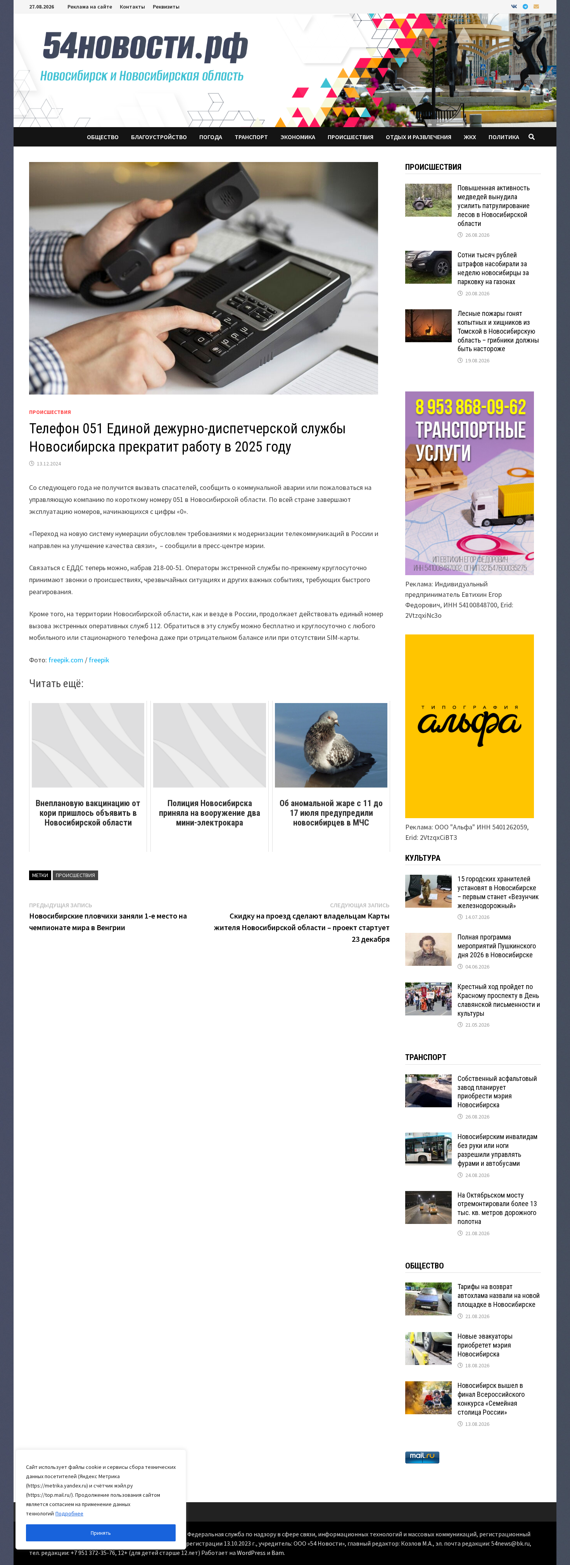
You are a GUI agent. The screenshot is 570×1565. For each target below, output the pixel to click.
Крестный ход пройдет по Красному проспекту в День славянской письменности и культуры (499, 999)
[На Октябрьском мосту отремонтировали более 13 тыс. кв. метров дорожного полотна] (428, 1196)
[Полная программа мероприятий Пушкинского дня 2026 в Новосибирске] (428, 938)
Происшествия (350, 137)
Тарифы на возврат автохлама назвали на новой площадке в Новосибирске (499, 1295)
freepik (99, 659)
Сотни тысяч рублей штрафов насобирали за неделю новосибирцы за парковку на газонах (493, 268)
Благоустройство (159, 137)
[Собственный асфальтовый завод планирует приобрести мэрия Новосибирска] (428, 1079)
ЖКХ (470, 137)
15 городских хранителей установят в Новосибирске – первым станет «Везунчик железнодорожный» (498, 892)
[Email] (536, 6)
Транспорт (251, 137)
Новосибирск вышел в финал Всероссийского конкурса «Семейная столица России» (491, 1398)
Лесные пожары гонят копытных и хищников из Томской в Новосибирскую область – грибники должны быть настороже (498, 331)
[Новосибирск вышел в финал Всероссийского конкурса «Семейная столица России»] (428, 1386)
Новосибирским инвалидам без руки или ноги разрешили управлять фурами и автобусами (497, 1149)
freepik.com (65, 659)
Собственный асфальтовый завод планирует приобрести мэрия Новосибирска (497, 1091)
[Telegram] (526, 6)
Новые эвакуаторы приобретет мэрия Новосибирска (485, 1345)
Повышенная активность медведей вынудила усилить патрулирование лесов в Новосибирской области (494, 205)
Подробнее (69, 1513)
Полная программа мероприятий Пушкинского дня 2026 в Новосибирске (497, 946)
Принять (101, 1532)
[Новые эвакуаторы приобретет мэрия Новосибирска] (428, 1337)
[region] (101, 1499)
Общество (103, 137)
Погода (210, 137)
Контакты (132, 6)
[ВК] (515, 6)
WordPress (251, 1552)
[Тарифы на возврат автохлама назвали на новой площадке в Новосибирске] (428, 1287)
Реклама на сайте (89, 6)
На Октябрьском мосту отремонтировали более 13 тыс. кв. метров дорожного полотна (497, 1208)
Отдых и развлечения (418, 137)
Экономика (297, 137)
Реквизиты (166, 6)
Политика (504, 137)
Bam (277, 1552)
